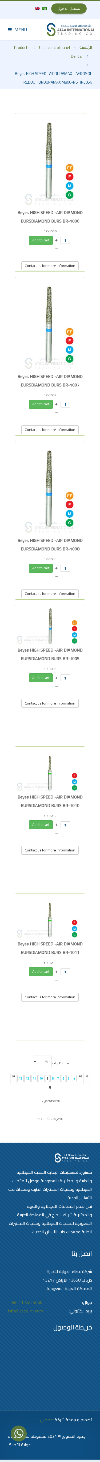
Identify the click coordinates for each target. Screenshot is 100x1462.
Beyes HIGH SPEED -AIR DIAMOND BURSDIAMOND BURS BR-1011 (50, 948)
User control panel (54, 47)
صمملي (47, 1420)
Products (22, 47)
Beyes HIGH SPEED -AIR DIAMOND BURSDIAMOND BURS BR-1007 (50, 380)
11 (34, 1078)
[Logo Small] (71, 29)
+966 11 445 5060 (25, 1302)
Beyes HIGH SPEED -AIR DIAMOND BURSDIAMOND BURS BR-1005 (50, 654)
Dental (76, 56)
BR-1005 (50, 669)
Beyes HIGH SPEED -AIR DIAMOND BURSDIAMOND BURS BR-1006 (50, 216)
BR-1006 (50, 231)
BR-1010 (50, 816)
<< (86, 1078)
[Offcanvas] (17, 29)
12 (27, 1078)
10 (41, 1078)
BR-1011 (50, 962)
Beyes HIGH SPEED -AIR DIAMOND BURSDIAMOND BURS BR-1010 (50, 801)
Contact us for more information (50, 265)
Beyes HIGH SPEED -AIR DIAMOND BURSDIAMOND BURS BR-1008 (50, 544)
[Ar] (44, 8)
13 (20, 1078)
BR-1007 (50, 395)
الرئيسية (85, 47)
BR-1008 (50, 559)
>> (50, 1089)
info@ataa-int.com (25, 1311)
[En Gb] (37, 8)
